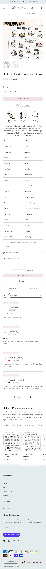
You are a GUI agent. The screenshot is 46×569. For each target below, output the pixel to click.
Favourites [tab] (41, 425)
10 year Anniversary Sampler (10, 455)
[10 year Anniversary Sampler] (12, 441)
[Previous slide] (6, 39)
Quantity (5, 87)
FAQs (4, 487)
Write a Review (23, 275)
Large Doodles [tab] (29, 425)
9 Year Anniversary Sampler (29, 455)
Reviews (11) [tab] (13, 289)
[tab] (6, 64)
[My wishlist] (36, 7)
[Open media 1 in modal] (39, 22)
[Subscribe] (40, 527)
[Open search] (5, 295)
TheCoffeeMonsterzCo (13, 566)
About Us (5, 479)
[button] (4, 8)
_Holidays (12, 14)
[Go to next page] (31, 397)
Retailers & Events (8, 491)
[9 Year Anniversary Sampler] (32, 441)
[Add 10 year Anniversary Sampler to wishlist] (5, 434)
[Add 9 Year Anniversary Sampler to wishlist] (25, 434)
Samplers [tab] (6, 425)
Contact (5, 483)
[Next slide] (39, 39)
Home (4, 14)
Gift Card (5, 495)
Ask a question (23, 281)
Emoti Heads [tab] (17, 425)
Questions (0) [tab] (33, 289)
